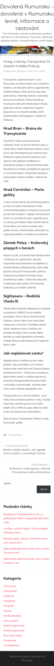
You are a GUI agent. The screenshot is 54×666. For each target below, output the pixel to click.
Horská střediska (12, 615)
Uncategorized (14, 435)
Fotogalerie (9, 601)
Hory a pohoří (10, 620)
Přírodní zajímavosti (13, 630)
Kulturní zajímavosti (13, 625)
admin (42, 71)
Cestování (8, 596)
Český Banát (10, 591)
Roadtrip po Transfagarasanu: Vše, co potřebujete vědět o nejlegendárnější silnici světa (26, 518)
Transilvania (9, 640)
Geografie (8, 606)
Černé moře (9, 586)
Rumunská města (12, 635)
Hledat (7, 483)
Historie (7, 611)
